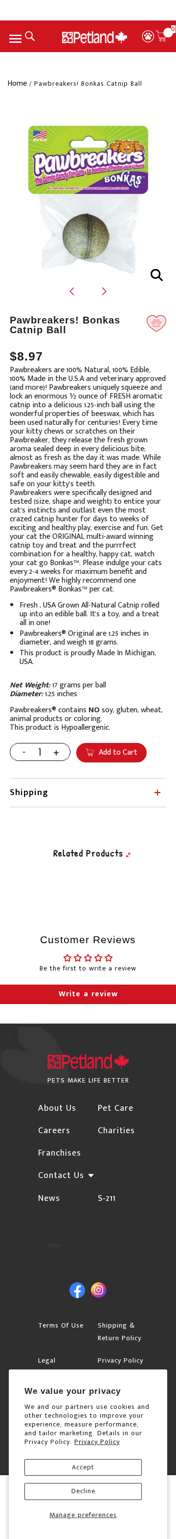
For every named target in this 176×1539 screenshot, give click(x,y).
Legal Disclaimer (55, 1367)
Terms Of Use (61, 1325)
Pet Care (115, 1108)
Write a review (88, 994)
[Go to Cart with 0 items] (161, 36)
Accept (83, 1467)
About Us (57, 1108)
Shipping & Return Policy (119, 1332)
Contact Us (61, 1175)
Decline (83, 1491)
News (49, 1198)
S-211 (107, 1198)
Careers (54, 1130)
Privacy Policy (97, 1441)
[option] (88, 195)
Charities (116, 1130)
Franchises (59, 1153)
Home (17, 83)
